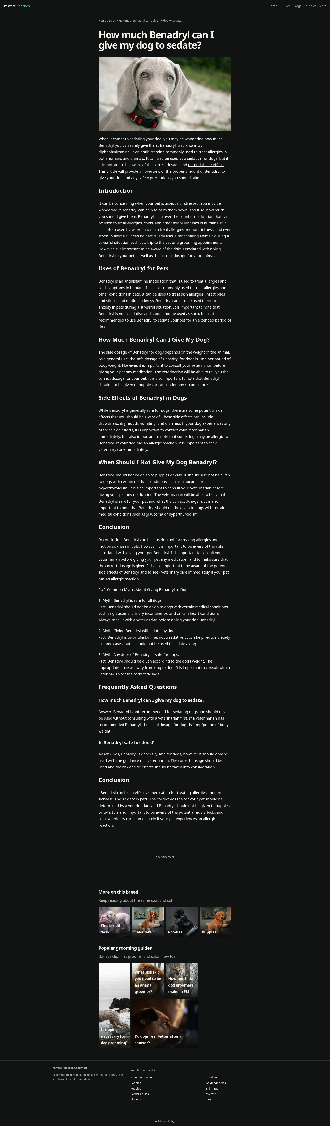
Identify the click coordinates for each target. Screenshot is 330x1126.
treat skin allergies (188, 294)
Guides (285, 6)
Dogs (298, 6)
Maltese (211, 1094)
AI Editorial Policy (165, 1121)
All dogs (135, 1099)
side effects (214, 164)
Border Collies (139, 1094)
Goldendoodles (216, 1083)
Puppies (310, 6)
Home (272, 6)
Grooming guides (141, 1077)
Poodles (135, 1083)
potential (196, 164)
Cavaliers (212, 1077)
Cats (323, 6)
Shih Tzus (212, 1088)
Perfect (17, 6)
